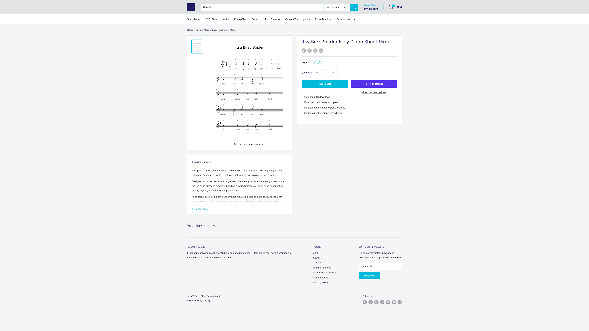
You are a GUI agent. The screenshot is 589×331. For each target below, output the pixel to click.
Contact (317, 262)
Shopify (206, 300)
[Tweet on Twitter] (315, 50)
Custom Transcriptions (297, 19)
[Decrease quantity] (317, 72)
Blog (315, 252)
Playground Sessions (324, 272)
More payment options (374, 92)
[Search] (354, 7)
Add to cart (325, 84)
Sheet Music (194, 19)
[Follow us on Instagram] (382, 302)
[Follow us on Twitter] (370, 302)
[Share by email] (321, 50)
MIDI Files (211, 19)
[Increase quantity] (333, 72)
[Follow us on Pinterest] (388, 302)
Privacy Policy (320, 282)
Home (190, 30)
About (316, 257)
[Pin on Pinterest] (309, 50)
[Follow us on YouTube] (394, 302)
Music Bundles (323, 19)
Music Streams (272, 19)
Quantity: (307, 72)
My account (371, 8)
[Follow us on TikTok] (400, 302)
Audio (225, 19)
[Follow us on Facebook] (365, 302)
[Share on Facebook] (304, 50)
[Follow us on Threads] (376, 302)
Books (255, 19)
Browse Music (344, 19)
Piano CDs (240, 19)
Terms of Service (322, 267)
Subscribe (369, 275)
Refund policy (320, 277)
